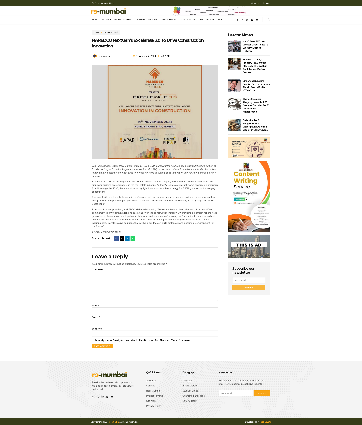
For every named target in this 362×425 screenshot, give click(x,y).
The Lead (106, 19)
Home (95, 19)
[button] (116, 238)
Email (96, 317)
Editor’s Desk (207, 19)
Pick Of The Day (189, 19)
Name (96, 305)
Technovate (265, 422)
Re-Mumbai (113, 422)
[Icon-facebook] (238, 20)
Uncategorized (111, 32)
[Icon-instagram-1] (247, 20)
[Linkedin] (252, 20)
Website (97, 328)
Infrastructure (123, 19)
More (221, 19)
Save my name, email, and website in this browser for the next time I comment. (142, 340)
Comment (98, 269)
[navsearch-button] (268, 19)
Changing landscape (147, 19)
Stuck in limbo (169, 19)
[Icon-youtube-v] (257, 20)
